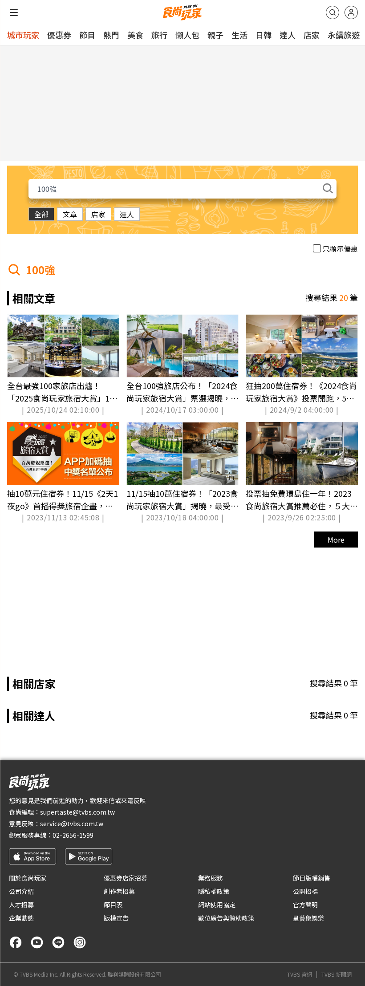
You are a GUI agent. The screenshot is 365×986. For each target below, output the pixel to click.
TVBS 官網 (299, 974)
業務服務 (210, 877)
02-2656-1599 (73, 835)
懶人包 (187, 35)
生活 (239, 35)
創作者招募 (119, 891)
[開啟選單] (13, 12)
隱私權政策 (213, 891)
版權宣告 (116, 917)
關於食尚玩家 (27, 877)
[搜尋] (332, 12)
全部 (41, 214)
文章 (70, 214)
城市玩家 (23, 35)
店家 (312, 35)
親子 (215, 35)
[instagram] (79, 942)
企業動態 (21, 917)
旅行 (159, 35)
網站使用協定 (216, 904)
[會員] (351, 12)
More (336, 539)
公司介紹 (21, 891)
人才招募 (21, 904)
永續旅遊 (344, 35)
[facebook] (15, 942)
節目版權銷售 (311, 877)
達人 (288, 35)
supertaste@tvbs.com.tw (77, 811)
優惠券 (59, 35)
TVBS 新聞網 (336, 974)
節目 (87, 35)
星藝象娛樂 (308, 917)
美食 (135, 35)
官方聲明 (305, 904)
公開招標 (305, 891)
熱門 (111, 35)
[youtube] (37, 942)
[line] (58, 942)
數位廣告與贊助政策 (226, 917)
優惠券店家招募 (125, 877)
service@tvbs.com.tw (71, 823)
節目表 (113, 904)
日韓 (264, 35)
